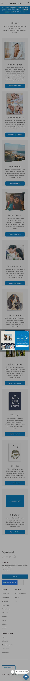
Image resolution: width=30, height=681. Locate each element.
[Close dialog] (28, 331)
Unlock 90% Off (25, 345)
